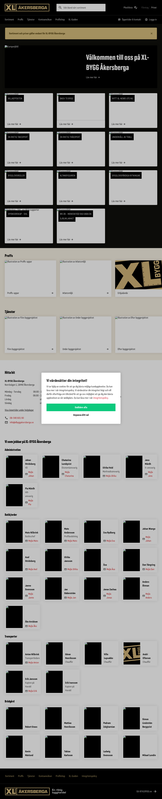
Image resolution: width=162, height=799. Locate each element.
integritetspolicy (100, 398)
